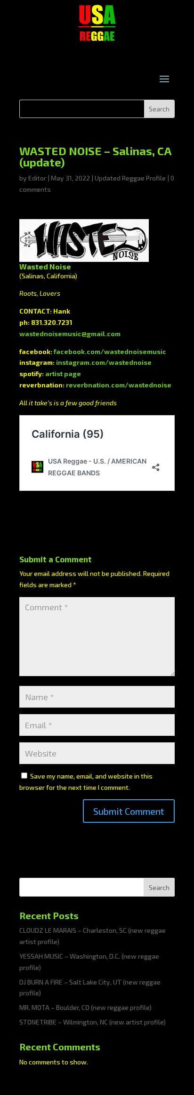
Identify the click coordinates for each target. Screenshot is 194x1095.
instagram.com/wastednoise (104, 362)
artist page (63, 374)
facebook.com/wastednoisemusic (110, 351)
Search (159, 887)
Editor (37, 178)
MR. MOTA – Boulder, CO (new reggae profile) (85, 1007)
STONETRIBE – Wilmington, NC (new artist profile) (92, 1022)
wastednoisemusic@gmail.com (70, 334)
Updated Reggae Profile (130, 178)
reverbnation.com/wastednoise (118, 385)
